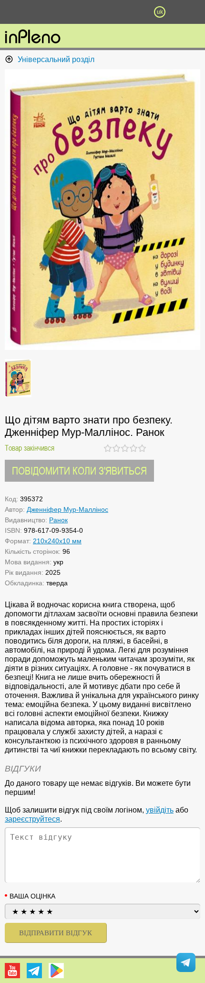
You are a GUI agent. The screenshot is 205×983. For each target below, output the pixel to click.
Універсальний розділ (56, 59)
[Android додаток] (56, 970)
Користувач (102, 12)
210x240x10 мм (57, 541)
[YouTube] (12, 970)
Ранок (58, 520)
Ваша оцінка (32, 896)
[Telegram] (34, 970)
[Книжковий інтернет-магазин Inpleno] (33, 37)
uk (160, 12)
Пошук (74, 12)
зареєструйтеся (32, 819)
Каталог (15, 12)
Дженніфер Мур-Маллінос (67, 509)
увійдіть (160, 810)
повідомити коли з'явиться (79, 470)
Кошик (131, 12)
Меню (45, 12)
